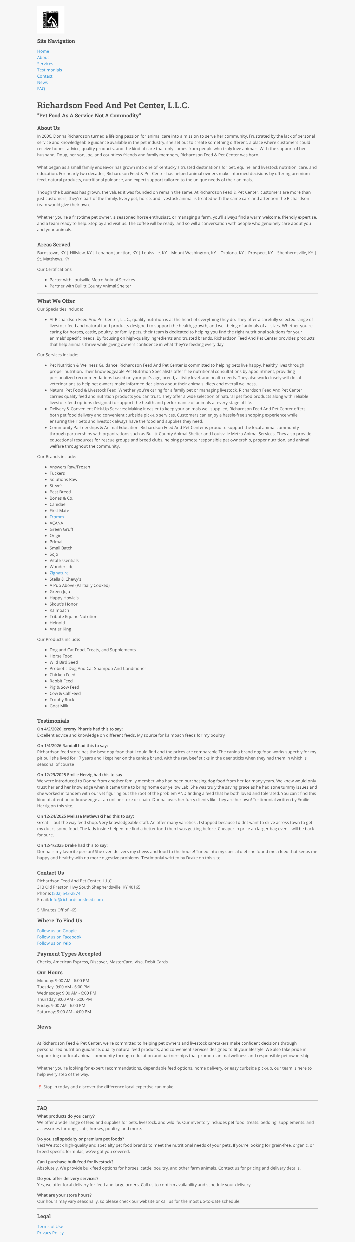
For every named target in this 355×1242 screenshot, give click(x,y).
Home (43, 51)
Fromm (57, 517)
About (43, 57)
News (42, 82)
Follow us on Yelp (54, 943)
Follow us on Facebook (59, 937)
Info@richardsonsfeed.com (76, 899)
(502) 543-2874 (66, 893)
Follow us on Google (57, 931)
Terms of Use (50, 1226)
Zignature (59, 573)
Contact (44, 76)
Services (45, 63)
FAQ (41, 88)
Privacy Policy (50, 1233)
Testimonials (49, 70)
